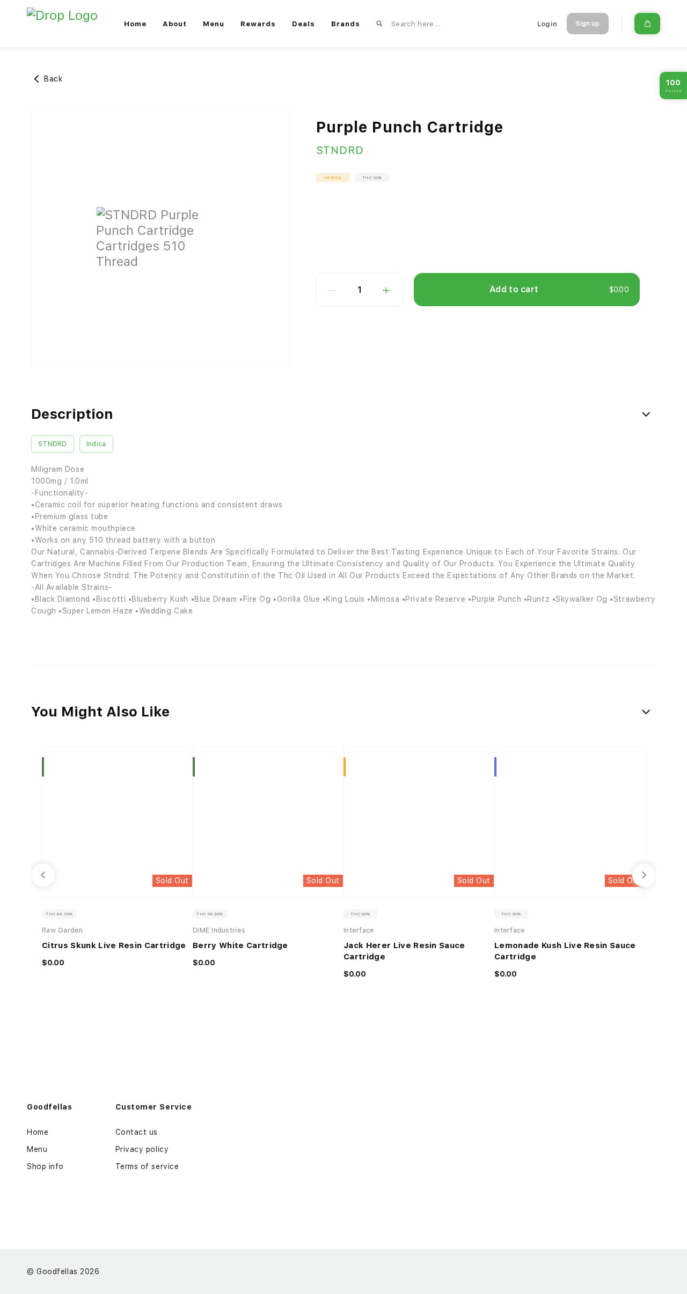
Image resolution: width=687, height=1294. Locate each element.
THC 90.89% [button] (209, 913)
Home (135, 24)
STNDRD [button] (52, 444)
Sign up (587, 23)
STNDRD (340, 150)
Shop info (45, 1166)
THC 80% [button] (360, 913)
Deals (303, 24)
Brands (345, 24)
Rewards (258, 24)
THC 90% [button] (372, 177)
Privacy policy (142, 1149)
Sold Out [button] (172, 880)
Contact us (136, 1132)
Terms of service (147, 1166)
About (175, 24)
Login (547, 24)
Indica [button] (333, 177)
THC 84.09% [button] (59, 913)
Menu (213, 24)
